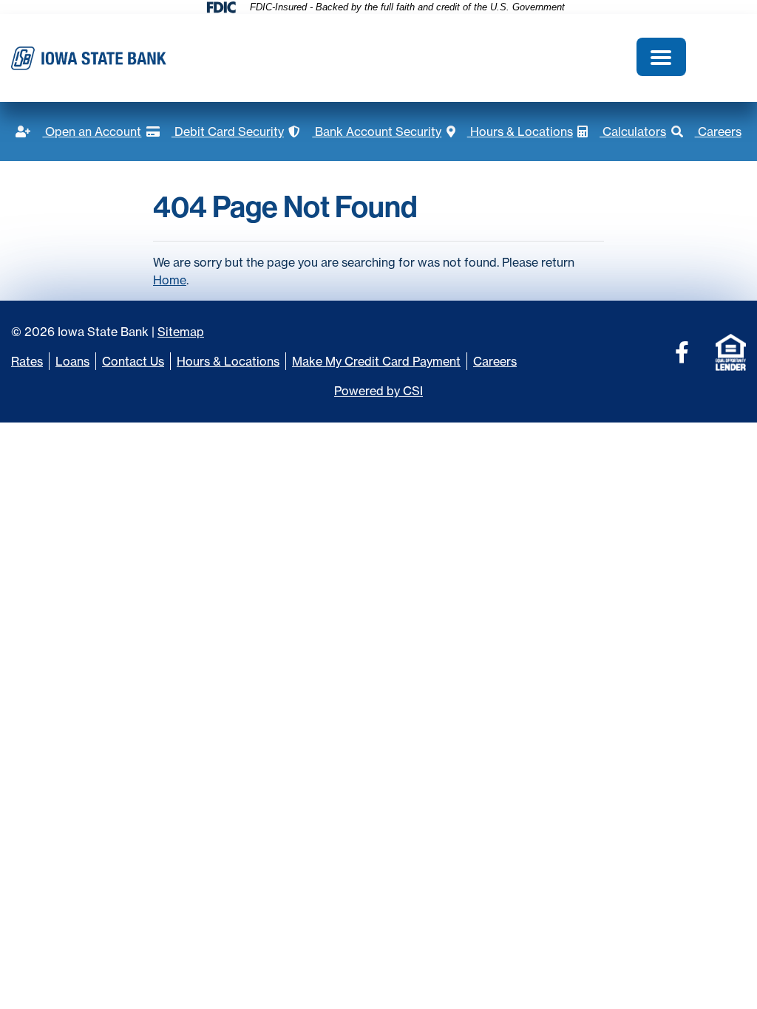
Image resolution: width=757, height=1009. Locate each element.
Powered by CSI (378, 390)
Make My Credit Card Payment (376, 361)
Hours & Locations (510, 131)
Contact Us (133, 361)
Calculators (621, 131)
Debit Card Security (215, 131)
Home (169, 280)
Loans (72, 361)
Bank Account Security (364, 131)
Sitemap (180, 331)
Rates (27, 361)
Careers (706, 131)
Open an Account (78, 131)
